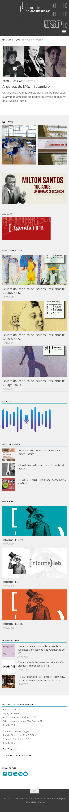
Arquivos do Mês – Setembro (26, 86)
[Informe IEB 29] (34, 521)
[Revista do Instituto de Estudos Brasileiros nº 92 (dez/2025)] (34, 316)
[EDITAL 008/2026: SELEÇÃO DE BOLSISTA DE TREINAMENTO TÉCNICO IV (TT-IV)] (8, 681)
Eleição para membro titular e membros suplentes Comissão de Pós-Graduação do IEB (41, 650)
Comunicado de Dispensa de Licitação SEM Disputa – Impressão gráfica (40, 664)
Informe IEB (10, 582)
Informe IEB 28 (12, 624)
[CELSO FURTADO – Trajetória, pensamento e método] (8, 484)
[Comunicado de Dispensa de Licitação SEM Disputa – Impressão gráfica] (8, 666)
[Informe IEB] (34, 563)
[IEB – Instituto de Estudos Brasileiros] (34, 8)
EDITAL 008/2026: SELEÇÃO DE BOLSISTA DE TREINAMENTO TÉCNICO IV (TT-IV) (41, 678)
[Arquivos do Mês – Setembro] (34, 61)
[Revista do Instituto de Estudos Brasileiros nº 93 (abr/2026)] (34, 270)
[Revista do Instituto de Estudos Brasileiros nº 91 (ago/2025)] (34, 361)
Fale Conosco (9, 749)
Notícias (17, 81)
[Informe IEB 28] (34, 604)
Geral (5, 81)
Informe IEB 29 (12, 540)
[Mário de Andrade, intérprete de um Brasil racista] (8, 469)
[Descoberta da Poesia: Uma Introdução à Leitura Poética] (8, 454)
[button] (4, 145)
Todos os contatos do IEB (16, 755)
